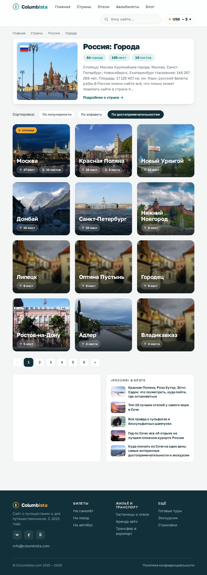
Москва (27, 161)
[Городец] (165, 266)
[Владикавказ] (165, 324)
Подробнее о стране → (103, 97)
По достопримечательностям (136, 114)
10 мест (29, 228)
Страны (84, 6)
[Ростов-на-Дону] (41, 324)
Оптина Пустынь (101, 277)
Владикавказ (159, 335)
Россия (54, 33)
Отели (103, 6)
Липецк (27, 277)
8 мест (153, 228)
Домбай (27, 219)
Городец (152, 277)
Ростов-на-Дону (38, 335)
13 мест (153, 170)
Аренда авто (127, 521)
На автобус (83, 525)
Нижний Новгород (154, 216)
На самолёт (83, 511)
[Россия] (47, 71)
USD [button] (182, 19)
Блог (150, 6)
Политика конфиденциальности (168, 565)
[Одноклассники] (40, 534)
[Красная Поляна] (103, 150)
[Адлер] (103, 324)
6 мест (28, 286)
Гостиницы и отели (132, 514)
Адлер (87, 335)
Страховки (167, 525)
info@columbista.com (31, 546)
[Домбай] (41, 208)
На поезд (81, 518)
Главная (62, 6)
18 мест (91, 170)
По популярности (56, 114)
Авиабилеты (127, 6)
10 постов (53, 170)
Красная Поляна (101, 161)
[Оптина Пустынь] (103, 266)
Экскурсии (168, 518)
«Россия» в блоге (128, 380)
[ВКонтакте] (17, 534)
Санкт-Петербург (103, 219)
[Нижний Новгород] (165, 208)
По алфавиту (91, 114)
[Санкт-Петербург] (103, 208)
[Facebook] (28, 534)
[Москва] (41, 150)
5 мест (153, 286)
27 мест (29, 170)
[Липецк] (41, 266)
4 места (92, 344)
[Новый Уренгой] (165, 150)
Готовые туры (170, 511)
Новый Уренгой (162, 161)
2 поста (114, 170)
